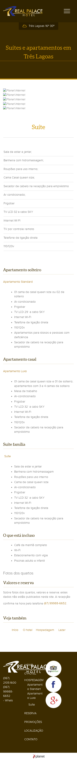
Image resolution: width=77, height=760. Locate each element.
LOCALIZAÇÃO (33, 730)
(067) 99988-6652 (8, 691)
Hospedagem (45, 630)
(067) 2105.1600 (9, 680)
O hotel (27, 630)
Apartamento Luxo (15, 371)
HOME (28, 665)
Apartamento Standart (34, 687)
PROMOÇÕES (33, 722)
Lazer (62, 630)
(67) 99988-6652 (55, 603)
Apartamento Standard (18, 281)
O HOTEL (30, 673)
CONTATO (30, 739)
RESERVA (30, 713)
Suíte (7, 456)
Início (15, 630)
